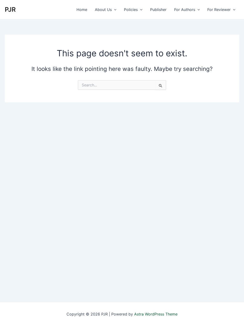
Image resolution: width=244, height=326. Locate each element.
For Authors (184, 9)
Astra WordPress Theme (156, 314)
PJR (10, 9)
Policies (131, 9)
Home (81, 9)
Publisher (158, 9)
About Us (103, 9)
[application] (114, 9)
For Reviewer (219, 9)
